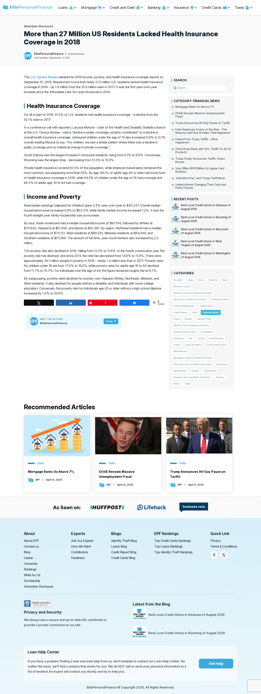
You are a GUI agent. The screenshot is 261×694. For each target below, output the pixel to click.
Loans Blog (119, 546)
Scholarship (210, 370)
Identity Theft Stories (184, 332)
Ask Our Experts (82, 541)
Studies (220, 377)
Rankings (30, 569)
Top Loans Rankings (168, 546)
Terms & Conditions (223, 546)
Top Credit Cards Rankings (172, 541)
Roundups (222, 364)
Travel (176, 383)
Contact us (31, 546)
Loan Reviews (216, 338)
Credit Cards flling (123, 558)
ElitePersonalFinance (48, 53)
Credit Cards (206, 306)
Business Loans (182, 286)
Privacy (215, 541)
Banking (213, 280)
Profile (109, 321)
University (31, 563)
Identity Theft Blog (124, 541)
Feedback (78, 558)
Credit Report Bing (123, 552)
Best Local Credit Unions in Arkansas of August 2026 (186, 615)
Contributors (79, 552)
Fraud (176, 319)
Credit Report (180, 312)
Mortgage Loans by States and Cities (192, 357)
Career (28, 558)
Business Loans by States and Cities (192, 293)
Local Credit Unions (216, 344)
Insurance (178, 338)
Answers (178, 280)
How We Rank (81, 546)
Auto (201, 280)
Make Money (180, 351)
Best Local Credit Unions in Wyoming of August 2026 (186, 633)
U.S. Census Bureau (44, 77)
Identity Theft (204, 319)
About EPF (31, 541)
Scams (195, 370)
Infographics (207, 332)
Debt (195, 312)
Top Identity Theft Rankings (173, 552)
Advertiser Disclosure (38, 26)
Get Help (216, 664)
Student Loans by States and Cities (192, 377)
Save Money (179, 370)
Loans (176, 344)
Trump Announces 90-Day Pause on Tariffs (197, 474)
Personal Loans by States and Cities (192, 364)
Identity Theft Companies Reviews (191, 325)
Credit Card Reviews (184, 306)
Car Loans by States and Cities (189, 299)
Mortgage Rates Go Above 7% (51, 472)
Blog (27, 552)
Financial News (76, 53)
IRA (191, 338)
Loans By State (193, 344)
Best (225, 280)
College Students (220, 299)
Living (201, 338)
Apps (191, 280)
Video (188, 383)
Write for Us (32, 575)
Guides (188, 319)
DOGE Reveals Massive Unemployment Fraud (117, 474)
